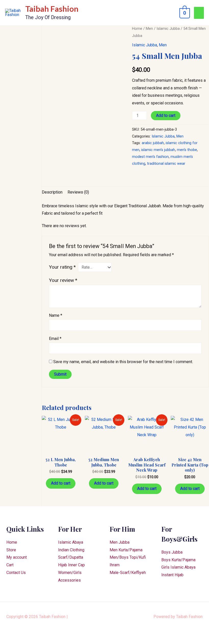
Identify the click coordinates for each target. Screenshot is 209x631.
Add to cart (165, 115)
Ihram (115, 565)
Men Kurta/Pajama (126, 549)
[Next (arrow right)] (200, 315)
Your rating (62, 267)
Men (149, 28)
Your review (63, 280)
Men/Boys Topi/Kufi (128, 557)
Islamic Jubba (168, 28)
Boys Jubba (171, 552)
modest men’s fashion (150, 157)
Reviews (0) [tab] (78, 192)
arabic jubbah (153, 143)
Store (11, 549)
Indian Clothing (71, 549)
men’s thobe (187, 150)
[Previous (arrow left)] (9, 315)
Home (137, 28)
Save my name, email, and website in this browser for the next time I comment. (123, 361)
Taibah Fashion (52, 8)
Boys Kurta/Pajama (178, 559)
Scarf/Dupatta (70, 557)
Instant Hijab (172, 574)
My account (16, 557)
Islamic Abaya (70, 542)
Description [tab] (52, 192)
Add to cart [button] (60, 483)
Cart (10, 565)
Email (55, 338)
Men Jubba (119, 542)
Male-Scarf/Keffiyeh (128, 572)
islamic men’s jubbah (158, 150)
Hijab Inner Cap (71, 565)
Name (55, 315)
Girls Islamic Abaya (178, 567)
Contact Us (16, 572)
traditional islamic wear (166, 163)
